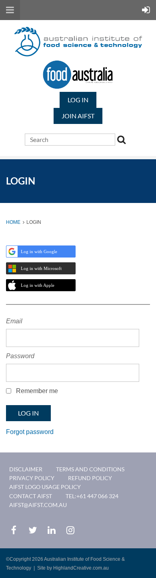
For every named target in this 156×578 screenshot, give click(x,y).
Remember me (37, 390)
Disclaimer (25, 469)
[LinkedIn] (51, 530)
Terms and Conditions (90, 469)
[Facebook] (13, 530)
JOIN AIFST (78, 116)
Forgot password (30, 431)
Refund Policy (90, 478)
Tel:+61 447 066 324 (92, 496)
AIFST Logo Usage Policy (45, 486)
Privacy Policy (31, 478)
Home (13, 222)
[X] (32, 530)
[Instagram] (70, 530)
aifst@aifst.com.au (38, 504)
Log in (78, 99)
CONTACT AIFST (30, 496)
